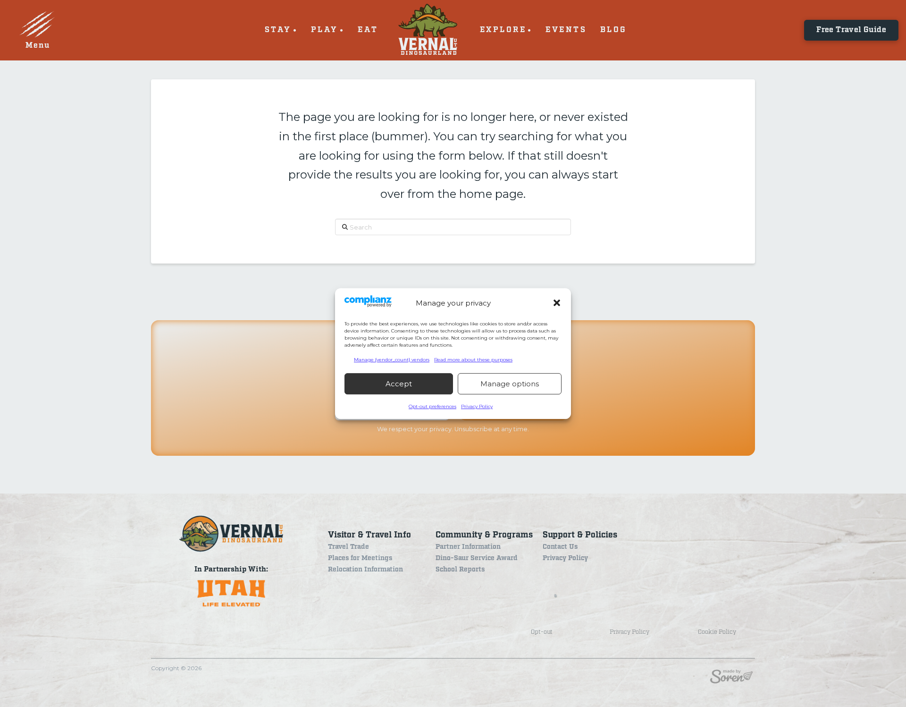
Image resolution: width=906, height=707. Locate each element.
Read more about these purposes (473, 360)
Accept (399, 383)
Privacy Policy (477, 406)
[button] (557, 302)
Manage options (509, 383)
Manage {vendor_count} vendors (391, 360)
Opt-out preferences (432, 406)
